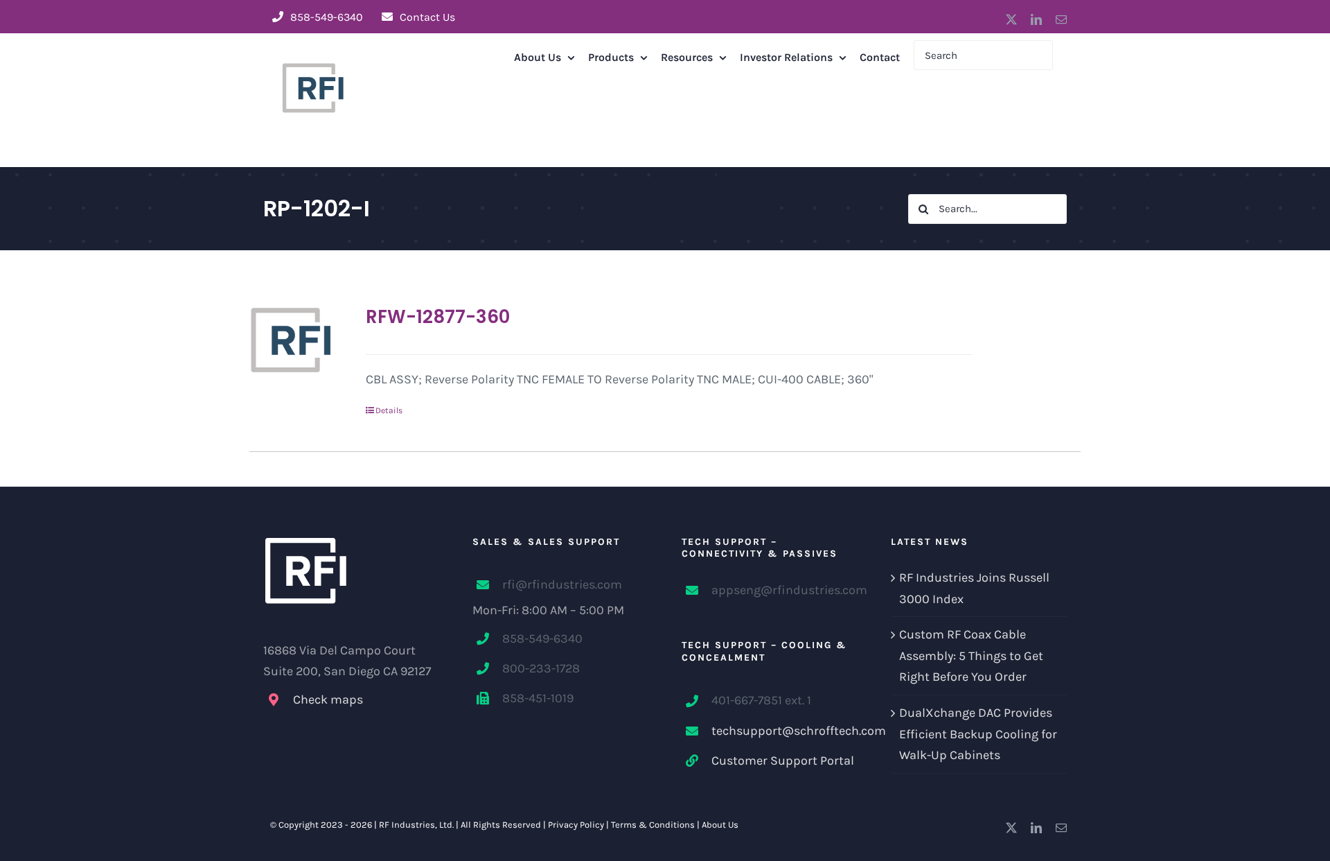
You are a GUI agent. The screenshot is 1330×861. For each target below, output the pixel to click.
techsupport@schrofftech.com (784, 730)
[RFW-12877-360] (290, 340)
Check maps (328, 699)
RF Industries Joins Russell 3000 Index (974, 588)
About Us (720, 824)
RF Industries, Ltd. (416, 824)
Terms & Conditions (653, 824)
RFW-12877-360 (438, 316)
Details (388, 410)
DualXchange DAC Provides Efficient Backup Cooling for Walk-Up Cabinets (978, 734)
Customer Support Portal (782, 760)
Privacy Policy (576, 824)
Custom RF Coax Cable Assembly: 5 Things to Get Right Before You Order (971, 655)
